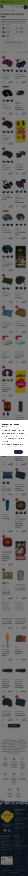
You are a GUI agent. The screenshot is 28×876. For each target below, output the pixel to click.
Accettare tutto (18, 451)
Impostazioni (9, 451)
